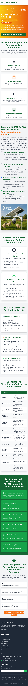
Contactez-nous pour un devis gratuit (15, 613)
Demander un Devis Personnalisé (13, 34)
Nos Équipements (5, 639)
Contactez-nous (5, 650)
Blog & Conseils (5, 647)
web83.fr (10, 683)
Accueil (2, 10)
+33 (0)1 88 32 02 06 (7, 658)
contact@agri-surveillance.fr (9, 660)
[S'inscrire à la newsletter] (25, 671)
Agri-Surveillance (10, 3)
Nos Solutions (4, 641)
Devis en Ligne (4, 645)
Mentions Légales (6, 679)
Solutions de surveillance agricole (14, 10)
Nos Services (4, 643)
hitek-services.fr (21, 683)
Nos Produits (8, 10)
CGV (25, 679)
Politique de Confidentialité (17, 679)
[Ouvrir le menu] (26, 3)
